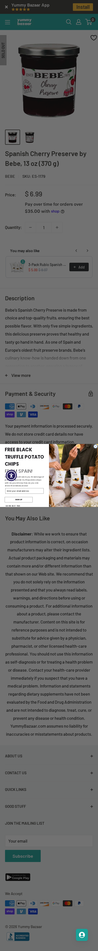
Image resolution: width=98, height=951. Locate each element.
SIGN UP (18, 499)
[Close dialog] (95, 446)
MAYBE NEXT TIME (13, 506)
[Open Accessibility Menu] (11, 475)
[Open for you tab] (82, 935)
